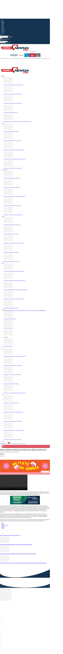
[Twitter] (11, 457)
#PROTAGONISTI (7, 310)
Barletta (3, 21)
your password (10, 37)
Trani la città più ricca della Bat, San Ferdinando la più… (11, 252)
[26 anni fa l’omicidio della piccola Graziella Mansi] (8, 110)
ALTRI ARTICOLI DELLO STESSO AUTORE (13, 535)
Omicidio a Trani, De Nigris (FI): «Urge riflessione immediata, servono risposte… (14, 280)
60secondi (11, 310)
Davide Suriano (2, 454)
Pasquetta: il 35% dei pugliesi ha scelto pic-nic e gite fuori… (11, 261)
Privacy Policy (1, 612)
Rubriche (3, 309)
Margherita (3, 28)
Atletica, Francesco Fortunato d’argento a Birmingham (11, 383)
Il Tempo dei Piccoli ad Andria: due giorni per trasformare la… (11, 187)
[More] (27, 457)
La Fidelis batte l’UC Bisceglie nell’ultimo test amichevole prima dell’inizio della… (14, 356)
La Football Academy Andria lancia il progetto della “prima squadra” (12, 365)
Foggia (3, 26)
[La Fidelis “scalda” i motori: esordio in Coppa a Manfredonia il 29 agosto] (8, 372)
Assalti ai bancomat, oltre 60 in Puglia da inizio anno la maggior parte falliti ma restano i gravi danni (17, 553)
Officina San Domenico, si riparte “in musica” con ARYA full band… (12, 103)
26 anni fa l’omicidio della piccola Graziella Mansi (10, 112)
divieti (3, 523)
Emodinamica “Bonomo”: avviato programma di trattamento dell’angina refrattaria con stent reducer (17, 121)
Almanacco (14, 310)
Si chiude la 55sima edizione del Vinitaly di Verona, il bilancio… (12, 224)
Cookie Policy (5, 612)
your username (10, 36)
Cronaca (3, 123)
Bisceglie (3, 23)
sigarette (3, 527)
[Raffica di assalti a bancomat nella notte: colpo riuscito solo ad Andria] (8, 437)
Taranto (3, 31)
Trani (2, 32)
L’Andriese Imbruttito (32, 310)
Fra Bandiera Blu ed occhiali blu (7, 346)
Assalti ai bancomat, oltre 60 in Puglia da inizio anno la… (11, 131)
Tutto (4, 310)
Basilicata (3, 22)
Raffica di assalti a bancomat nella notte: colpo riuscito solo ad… (12, 140)
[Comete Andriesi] (8, 335)
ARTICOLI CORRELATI (3, 535)
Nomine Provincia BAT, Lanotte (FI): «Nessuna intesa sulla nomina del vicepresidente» (15, 289)
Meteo (35, 310)
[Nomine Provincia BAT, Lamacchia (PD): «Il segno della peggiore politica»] (8, 297)
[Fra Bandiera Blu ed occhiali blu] (8, 344)
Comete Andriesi (5, 337)
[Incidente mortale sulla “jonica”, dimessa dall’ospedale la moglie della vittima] (8, 157)
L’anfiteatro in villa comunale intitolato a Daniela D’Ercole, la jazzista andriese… (14, 196)
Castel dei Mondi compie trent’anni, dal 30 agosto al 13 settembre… (12, 421)
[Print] (21, 457)
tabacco (3, 528)
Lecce (2, 27)
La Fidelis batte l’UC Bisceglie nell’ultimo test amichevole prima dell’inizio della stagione (16, 544)
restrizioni (3, 526)
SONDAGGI (44, 310)
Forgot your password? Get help (4, 39)
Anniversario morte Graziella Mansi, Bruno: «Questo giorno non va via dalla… (14, 271)
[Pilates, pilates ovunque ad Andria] (8, 326)
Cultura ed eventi (4, 169)
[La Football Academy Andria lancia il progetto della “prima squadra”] (8, 363)
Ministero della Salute (5, 525)
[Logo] (15, 66)
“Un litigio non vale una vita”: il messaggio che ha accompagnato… (12, 168)
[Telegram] (24, 457)
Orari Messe (38, 310)
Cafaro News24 (18, 310)
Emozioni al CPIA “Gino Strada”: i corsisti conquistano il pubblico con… (13, 214)
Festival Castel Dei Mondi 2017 (24, 310)
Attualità (3, 76)
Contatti (3, 441)
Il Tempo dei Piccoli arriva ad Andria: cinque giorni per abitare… (12, 205)
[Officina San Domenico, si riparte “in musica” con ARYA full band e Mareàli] (8, 101)
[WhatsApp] (15, 457)
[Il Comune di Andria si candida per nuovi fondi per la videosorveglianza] (8, 306)
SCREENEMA (41, 310)
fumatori (3, 524)
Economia (3, 216)
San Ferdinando (4, 30)
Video (2, 394)
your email (9, 41)
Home (3, 75)
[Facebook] (8, 457)
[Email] (18, 457)
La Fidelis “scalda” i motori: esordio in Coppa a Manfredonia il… (12, 374)
